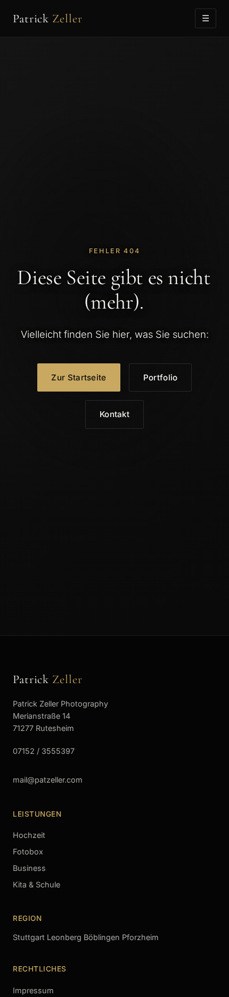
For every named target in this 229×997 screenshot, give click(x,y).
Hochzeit (29, 835)
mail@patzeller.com (48, 779)
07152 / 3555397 (44, 750)
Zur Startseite (78, 377)
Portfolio (160, 377)
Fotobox (28, 851)
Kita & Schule (36, 884)
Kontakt (114, 414)
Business (29, 868)
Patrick (48, 18)
